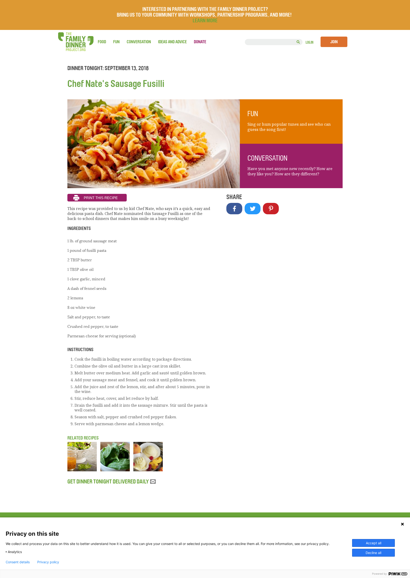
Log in (309, 42)
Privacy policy (48, 562)
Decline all (373, 553)
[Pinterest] (271, 208)
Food (102, 41)
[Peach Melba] (148, 470)
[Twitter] (253, 208)
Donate (200, 41)
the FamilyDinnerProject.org (75, 41)
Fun (116, 41)
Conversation (139, 41)
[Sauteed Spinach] (115, 470)
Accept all (373, 543)
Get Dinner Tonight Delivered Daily (108, 481)
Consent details (18, 562)
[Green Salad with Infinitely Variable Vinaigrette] (82, 470)
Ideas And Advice (172, 41)
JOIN (334, 41)
